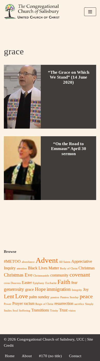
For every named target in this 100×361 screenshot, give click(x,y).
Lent (9, 296)
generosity (14, 289)
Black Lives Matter (43, 268)
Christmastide (41, 275)
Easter (27, 282)
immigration (59, 289)
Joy (86, 289)
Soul (15, 310)
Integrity (77, 290)
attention (22, 268)
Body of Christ (68, 268)
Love (21, 296)
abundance (28, 261)
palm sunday (39, 297)
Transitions (40, 310)
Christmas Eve (18, 275)
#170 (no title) (50, 356)
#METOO (12, 261)
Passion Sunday (69, 297)
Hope (40, 289)
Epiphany (38, 283)
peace (86, 296)
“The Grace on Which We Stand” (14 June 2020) (68, 77)
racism (29, 303)
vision (72, 310)
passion (55, 297)
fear (74, 282)
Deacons (16, 283)
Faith (63, 281)
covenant (79, 274)
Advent (47, 260)
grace (29, 289)
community (59, 275)
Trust (63, 310)
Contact (75, 356)
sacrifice (79, 304)
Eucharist (50, 283)
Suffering (24, 310)
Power (7, 304)
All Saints (64, 261)
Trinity (54, 310)
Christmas (86, 268)
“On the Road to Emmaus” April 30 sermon (68, 148)
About (27, 356)
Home (10, 356)
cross (7, 283)
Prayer (17, 303)
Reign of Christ (44, 304)
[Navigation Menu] (90, 11)
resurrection (63, 303)
